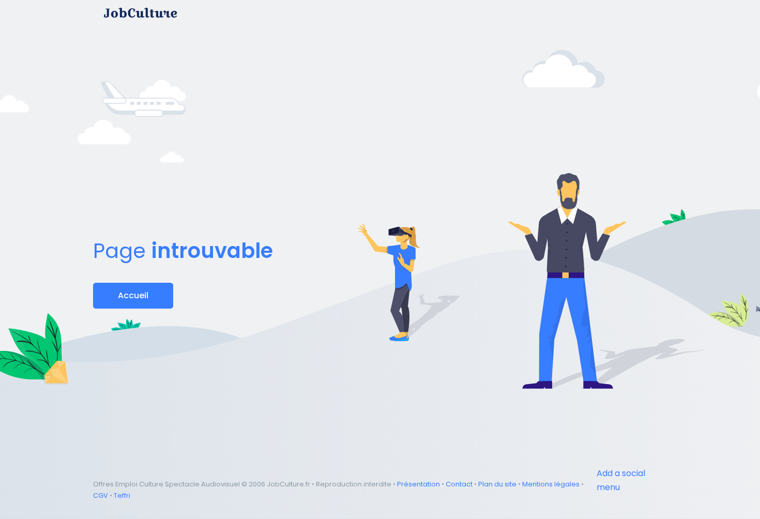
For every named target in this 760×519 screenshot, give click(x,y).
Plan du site (497, 484)
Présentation (418, 484)
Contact (459, 484)
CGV (100, 495)
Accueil (133, 295)
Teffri (122, 495)
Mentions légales (551, 484)
